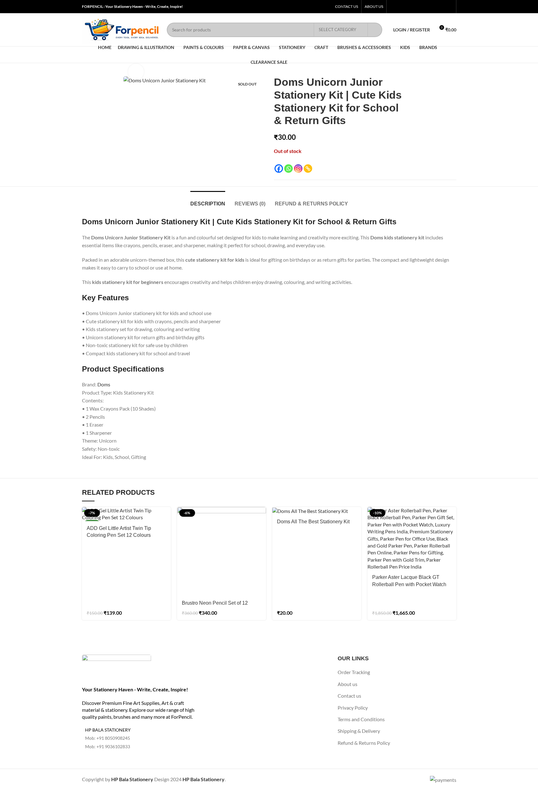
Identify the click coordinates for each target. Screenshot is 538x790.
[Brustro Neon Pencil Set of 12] (221, 551)
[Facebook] (278, 168)
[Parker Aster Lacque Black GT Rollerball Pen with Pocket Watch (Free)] (411, 538)
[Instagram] (298, 168)
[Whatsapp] (288, 168)
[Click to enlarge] (136, 71)
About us (347, 684)
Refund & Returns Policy (364, 743)
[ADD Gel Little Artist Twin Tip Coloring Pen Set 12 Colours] (126, 514)
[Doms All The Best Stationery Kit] (316, 511)
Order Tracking (354, 672)
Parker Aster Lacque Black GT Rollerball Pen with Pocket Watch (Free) (409, 584)
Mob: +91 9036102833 (107, 746)
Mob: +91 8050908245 (107, 738)
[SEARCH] (375, 30)
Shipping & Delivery (359, 731)
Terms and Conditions (361, 719)
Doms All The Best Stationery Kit (313, 521)
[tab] (207, 200)
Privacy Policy (353, 708)
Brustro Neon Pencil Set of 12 (215, 603)
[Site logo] (121, 29)
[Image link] (116, 666)
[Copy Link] (308, 168)
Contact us (349, 696)
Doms (103, 384)
